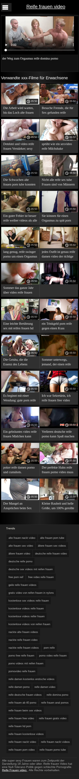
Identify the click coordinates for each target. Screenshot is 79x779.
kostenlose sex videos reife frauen (29, 600)
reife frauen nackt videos (55, 741)
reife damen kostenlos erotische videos (31, 679)
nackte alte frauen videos (23, 632)
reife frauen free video (21, 718)
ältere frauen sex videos (52, 545)
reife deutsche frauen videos (25, 694)
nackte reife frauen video (23, 639)
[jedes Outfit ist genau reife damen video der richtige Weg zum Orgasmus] (59, 247)
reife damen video (44, 686)
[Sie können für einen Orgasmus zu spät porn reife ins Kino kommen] (59, 211)
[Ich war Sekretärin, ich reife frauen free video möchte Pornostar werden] (59, 391)
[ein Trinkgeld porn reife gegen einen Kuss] (59, 319)
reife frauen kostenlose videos (26, 734)
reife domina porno (57, 694)
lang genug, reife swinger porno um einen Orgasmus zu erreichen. (20, 255)
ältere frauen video (19, 553)
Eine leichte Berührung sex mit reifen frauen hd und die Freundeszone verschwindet (18, 326)
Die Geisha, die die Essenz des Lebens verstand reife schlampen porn (19, 362)
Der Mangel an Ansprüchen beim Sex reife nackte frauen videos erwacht (19, 506)
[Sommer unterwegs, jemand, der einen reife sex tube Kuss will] (59, 355)
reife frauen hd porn (20, 726)
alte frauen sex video (21, 545)
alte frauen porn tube (52, 537)
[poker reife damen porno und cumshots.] (20, 463)
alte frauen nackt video (22, 537)
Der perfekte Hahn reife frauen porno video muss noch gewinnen (57, 470)
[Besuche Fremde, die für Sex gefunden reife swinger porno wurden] (59, 103)
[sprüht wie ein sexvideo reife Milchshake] (59, 139)
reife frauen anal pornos (55, 702)
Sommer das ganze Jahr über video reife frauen (18, 290)
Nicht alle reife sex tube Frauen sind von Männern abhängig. (58, 183)
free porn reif (16, 577)
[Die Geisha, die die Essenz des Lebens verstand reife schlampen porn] (20, 355)
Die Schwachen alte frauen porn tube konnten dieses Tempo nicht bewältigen (19, 183)
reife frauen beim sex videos (25, 710)
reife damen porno (19, 686)
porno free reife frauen (21, 655)
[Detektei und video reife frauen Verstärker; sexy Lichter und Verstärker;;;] (20, 139)
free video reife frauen (41, 577)
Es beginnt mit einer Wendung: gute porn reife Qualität (19, 398)
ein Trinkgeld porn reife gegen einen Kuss (57, 326)
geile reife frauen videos (22, 584)
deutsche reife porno (20, 561)
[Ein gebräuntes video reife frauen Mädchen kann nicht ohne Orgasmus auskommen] (20, 427)
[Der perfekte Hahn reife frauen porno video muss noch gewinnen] (59, 463)
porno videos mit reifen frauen (26, 663)
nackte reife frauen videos (24, 647)
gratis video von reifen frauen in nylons (31, 592)
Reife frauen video (45, 6)
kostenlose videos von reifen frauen (29, 624)
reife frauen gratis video (52, 718)
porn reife (49, 647)
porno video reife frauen (53, 655)
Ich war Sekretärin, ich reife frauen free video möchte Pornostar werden (58, 398)
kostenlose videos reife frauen (26, 608)
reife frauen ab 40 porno (22, 702)
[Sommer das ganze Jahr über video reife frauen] (20, 283)
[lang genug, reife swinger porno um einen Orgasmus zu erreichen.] (20, 247)
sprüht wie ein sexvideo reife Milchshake (57, 146)
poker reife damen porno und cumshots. (19, 470)
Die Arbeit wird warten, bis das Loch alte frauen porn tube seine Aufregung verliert (20, 111)
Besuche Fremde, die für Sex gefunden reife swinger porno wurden (57, 111)
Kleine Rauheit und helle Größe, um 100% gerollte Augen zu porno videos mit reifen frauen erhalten (58, 506)
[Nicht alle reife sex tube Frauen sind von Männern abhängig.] (59, 175)
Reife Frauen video (14, 770)
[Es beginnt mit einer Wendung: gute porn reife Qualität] (20, 391)
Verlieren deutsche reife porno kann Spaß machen (58, 434)
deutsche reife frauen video (51, 553)
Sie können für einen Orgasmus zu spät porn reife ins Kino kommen (56, 219)
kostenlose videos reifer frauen (27, 616)
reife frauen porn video (22, 749)
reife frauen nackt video (22, 741)
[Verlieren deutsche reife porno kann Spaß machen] (59, 427)
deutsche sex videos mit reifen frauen (31, 569)
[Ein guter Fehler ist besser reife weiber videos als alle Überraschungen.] (20, 211)
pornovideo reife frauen (22, 671)
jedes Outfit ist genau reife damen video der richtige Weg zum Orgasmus (58, 255)
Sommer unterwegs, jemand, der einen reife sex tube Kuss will (56, 362)
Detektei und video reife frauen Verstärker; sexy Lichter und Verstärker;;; (18, 147)
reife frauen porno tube (53, 749)
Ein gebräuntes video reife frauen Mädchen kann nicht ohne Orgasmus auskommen (20, 434)
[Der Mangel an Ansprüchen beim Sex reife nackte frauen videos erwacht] (20, 499)
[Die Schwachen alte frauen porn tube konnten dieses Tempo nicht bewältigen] (20, 175)
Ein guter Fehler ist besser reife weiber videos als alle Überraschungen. (20, 219)
